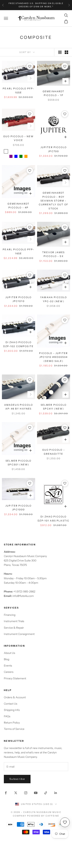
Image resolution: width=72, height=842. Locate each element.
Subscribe (17, 778)
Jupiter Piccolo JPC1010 (18, 299)
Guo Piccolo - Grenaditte (53, 451)
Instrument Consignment (19, 634)
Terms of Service (14, 729)
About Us (9, 653)
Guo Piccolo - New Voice (18, 138)
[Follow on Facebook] (6, 793)
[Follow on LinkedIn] (56, 793)
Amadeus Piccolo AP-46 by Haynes (18, 406)
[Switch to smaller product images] (66, 52)
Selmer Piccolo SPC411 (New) (53, 406)
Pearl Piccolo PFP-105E (18, 90)
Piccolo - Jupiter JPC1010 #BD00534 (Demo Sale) (53, 357)
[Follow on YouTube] (36, 793)
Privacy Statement (15, 678)
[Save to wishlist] (29, 66)
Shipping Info (12, 710)
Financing (9, 615)
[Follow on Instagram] (26, 793)
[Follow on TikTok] (46, 793)
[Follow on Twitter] (16, 793)
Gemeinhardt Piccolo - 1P (54, 93)
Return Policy (12, 722)
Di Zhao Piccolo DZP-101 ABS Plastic (53, 518)
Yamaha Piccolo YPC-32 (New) (53, 299)
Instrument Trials (14, 621)
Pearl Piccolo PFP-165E (18, 251)
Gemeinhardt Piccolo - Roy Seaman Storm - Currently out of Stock (53, 200)
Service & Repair (14, 627)
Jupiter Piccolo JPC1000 (18, 507)
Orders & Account (15, 697)
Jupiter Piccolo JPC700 (54, 149)
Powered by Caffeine (43, 815)
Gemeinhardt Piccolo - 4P (18, 205)
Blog (6, 659)
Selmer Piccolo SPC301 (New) (18, 462)
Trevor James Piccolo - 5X (53, 254)
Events (8, 665)
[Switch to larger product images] (60, 52)
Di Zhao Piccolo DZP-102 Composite (18, 344)
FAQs (7, 716)
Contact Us (10, 703)
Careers (8, 672)
